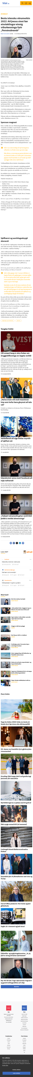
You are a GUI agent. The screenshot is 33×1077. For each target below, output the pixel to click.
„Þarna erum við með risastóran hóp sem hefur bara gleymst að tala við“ (16, 402)
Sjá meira (16, 986)
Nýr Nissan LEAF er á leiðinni (19, 635)
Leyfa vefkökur (16, 1073)
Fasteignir (24, 1040)
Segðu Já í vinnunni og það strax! (13, 926)
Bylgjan (24, 1047)
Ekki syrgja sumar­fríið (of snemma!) (14, 824)
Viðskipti (8, 1040)
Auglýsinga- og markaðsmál (7, 320)
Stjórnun (18, 320)
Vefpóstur (24, 1026)
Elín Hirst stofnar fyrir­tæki (18, 599)
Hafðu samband (24, 1017)
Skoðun (8, 1045)
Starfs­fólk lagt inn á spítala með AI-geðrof (16, 803)
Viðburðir (24, 1043)
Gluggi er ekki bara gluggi (18, 626)
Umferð (24, 1024)
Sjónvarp (8, 1047)
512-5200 (25, 1014)
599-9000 (9, 1022)
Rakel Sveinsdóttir (5, 33)
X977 (24, 1050)
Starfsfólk (24, 1023)
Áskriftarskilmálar (24, 1021)
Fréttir (8, 1038)
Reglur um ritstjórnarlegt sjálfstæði (8, 1015)
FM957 (24, 1048)
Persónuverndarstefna (8, 1017)
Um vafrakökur (24, 1028)
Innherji (24, 1038)
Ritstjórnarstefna (24, 1019)
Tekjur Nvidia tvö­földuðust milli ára (20, 680)
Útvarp (8, 1048)
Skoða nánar (5, 1065)
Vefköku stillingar (16, 1069)
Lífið (9, 1043)
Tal (24, 1052)
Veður (24, 1045)
